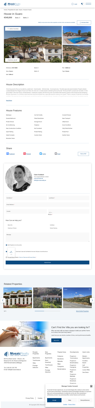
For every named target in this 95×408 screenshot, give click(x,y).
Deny (69, 400)
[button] (91, 386)
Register (52, 220)
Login (41, 220)
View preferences (85, 400)
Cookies (65, 404)
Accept (54, 400)
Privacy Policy (71, 404)
